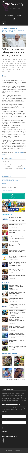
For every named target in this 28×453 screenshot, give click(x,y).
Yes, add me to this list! (9, 428)
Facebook (16, 152)
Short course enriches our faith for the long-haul (17, 276)
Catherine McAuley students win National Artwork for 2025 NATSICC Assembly (17, 312)
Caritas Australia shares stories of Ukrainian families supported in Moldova (17, 264)
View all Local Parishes (8, 179)
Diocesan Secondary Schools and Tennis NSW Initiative (17, 347)
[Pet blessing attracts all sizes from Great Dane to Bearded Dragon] (7, 361)
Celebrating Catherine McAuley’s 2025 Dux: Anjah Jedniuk (16, 286)
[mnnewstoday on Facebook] (11, 19)
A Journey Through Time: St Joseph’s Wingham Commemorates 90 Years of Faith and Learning (16, 320)
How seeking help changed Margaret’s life (16, 299)
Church (11, 158)
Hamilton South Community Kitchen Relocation (17, 305)
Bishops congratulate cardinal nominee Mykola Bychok (17, 250)
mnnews (14, 4)
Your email (4, 420)
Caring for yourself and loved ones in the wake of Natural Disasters (16, 327)
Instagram (4, 154)
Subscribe (4, 431)
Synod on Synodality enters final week (16, 244)
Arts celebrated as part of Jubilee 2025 (15, 225)
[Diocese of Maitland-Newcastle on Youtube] (14, 19)
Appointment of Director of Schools (16, 340)
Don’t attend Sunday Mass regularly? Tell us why (16, 270)
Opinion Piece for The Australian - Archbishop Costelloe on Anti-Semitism (16, 219)
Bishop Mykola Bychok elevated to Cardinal (17, 231)
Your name (4, 414)
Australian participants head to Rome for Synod (17, 256)
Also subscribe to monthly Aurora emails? (12, 426)
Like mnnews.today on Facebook (11, 180)
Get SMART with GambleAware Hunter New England (17, 292)
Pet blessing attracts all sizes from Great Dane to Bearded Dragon (17, 238)
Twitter (22, 152)
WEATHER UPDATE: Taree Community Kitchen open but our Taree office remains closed (17, 334)
